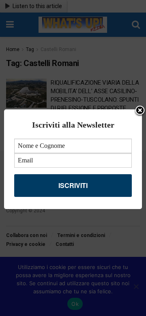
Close (140, 111)
